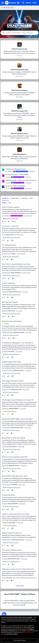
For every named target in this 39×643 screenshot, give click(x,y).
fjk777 (4, 234)
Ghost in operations (8, 283)
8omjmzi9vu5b (6, 484)
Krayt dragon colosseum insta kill (12, 381)
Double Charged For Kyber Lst (12, 533)
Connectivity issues (8, 495)
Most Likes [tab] (24, 198)
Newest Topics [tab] (15, 198)
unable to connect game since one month (15, 514)
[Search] (23, 3)
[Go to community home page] (10, 3)
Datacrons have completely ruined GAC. (15, 457)
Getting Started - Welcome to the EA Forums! (21, 180)
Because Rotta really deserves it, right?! (15, 476)
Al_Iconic (4, 559)
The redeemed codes (9, 245)
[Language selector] (19, 3)
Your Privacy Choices (19, 640)
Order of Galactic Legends (11, 207)
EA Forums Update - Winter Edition (17, 175)
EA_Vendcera (9, 171)
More (30, 198)
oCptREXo (5, 351)
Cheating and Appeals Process (16, 169)
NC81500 (5, 503)
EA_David (8, 177)
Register (28, 3)
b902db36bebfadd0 (7, 332)
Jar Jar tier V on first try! (10, 226)
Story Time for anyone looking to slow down (16, 264)
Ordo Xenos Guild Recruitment (12, 550)
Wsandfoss (5, 292)
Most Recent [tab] (5, 198)
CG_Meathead (6, 216)
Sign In (35, 3)
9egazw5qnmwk (6, 389)
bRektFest (5, 311)
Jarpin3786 (5, 465)
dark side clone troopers (10, 302)
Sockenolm (5, 408)
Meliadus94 (5, 522)
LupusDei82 (5, 446)
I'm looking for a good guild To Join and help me (17, 343)
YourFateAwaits (6, 427)
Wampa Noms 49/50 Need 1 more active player (17, 419)
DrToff (4, 578)
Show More (20, 586)
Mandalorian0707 (7, 540)
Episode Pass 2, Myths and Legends (13, 438)
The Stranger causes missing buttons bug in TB (17, 400)
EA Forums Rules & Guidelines (15, 186)
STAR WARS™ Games (8, 7)
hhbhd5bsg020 (6, 273)
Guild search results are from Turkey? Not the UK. (18, 569)
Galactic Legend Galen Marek (11, 362)
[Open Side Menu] (2, 2)
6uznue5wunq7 (6, 254)
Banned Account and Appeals (11, 321)
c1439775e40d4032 (8, 370)
